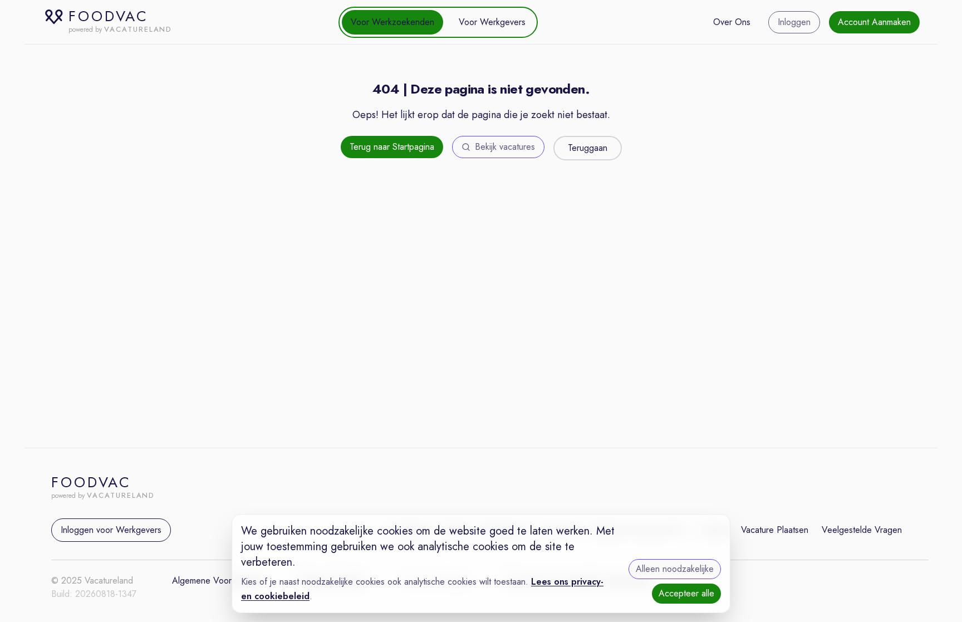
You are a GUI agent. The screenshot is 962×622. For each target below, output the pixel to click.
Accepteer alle (686, 593)
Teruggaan (587, 147)
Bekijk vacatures (505, 146)
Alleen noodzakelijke (675, 568)
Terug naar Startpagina (392, 146)
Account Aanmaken (874, 22)
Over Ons (731, 22)
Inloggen (794, 22)
